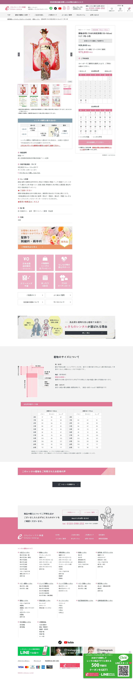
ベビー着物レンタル (26, 583)
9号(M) (61, 608)
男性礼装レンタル (44, 600)
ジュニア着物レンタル (46, 583)
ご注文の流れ (75, 535)
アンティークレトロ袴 (65, 564)
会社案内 (102, 535)
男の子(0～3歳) (82, 586)
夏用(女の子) (81, 562)
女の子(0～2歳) (24, 588)
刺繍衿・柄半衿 (43, 629)
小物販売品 (42, 622)
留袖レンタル (24, 600)
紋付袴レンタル (102, 583)
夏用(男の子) (81, 560)
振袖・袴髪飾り (43, 627)
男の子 (80, 555)
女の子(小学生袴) (44, 593)
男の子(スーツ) (63, 586)
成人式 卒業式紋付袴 (104, 586)
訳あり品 (22, 576)
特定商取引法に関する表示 (52, 661)
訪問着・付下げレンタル (105, 552)
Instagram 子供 (68, 8)
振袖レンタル (43, 552)
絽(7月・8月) (101, 564)
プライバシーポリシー (24, 661)
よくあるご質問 (60, 539)
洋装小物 (41, 634)
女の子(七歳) (23, 569)
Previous (19, 54)
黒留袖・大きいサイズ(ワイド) (27, 609)
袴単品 (61, 578)
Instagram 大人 (64, 8)
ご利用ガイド (89, 535)
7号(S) (60, 605)
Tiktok (55, 8)
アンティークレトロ (45, 555)
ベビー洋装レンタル (84, 583)
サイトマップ (37, 661)
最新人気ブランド (25, 574)
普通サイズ (42, 557)
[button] (130, 652)
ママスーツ (62, 603)
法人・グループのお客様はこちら (77, 8)
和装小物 (41, 632)
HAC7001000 (111, 155)
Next (71, 54)
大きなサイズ (101, 557)
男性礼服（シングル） (45, 608)
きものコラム (75, 539)
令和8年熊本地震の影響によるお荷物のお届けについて (66, 2)
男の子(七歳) (23, 562)
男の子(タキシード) (64, 588)
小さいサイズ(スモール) (46, 560)
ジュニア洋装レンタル (66, 583)
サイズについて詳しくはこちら (29, 173)
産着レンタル (82, 552)
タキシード (42, 605)
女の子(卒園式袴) (44, 591)
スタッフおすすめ (25, 571)
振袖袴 (61, 576)
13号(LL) (61, 612)
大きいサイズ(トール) (45, 562)
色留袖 (22, 614)
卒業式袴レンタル (64, 552)
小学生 (61, 569)
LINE (50, 8)
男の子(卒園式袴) (44, 586)
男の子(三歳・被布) (25, 557)
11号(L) (61, 610)
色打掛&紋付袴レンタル (85, 600)
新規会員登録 (103, 539)
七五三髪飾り (43, 625)
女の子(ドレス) (63, 591)
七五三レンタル (25, 552)
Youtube (60, 8)
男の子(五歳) (23, 560)
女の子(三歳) (23, 564)
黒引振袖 (22, 627)
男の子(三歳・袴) (25, 555)
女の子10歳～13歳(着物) (46, 595)
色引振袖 (22, 625)
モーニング (42, 603)
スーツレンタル (63, 600)
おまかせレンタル (25, 612)
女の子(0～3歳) (82, 588)
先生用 (61, 567)
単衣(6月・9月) (102, 560)
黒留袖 (22, 605)
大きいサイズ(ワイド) (45, 567)
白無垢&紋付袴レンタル (105, 600)
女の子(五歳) (23, 567)
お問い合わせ (89, 539)
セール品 (41, 636)
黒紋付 (99, 588)
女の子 (80, 557)
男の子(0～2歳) (24, 586)
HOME (57, 535)
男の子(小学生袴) (44, 588)
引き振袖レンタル (25, 622)
